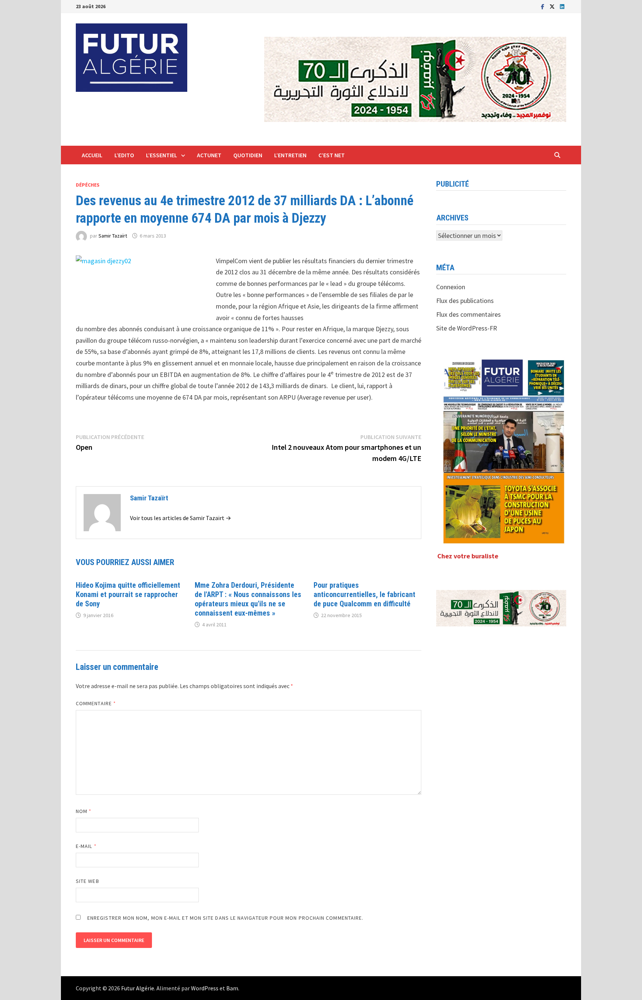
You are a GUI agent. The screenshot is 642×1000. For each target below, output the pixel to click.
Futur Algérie (137, 988)
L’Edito (124, 155)
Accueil (92, 155)
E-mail (86, 846)
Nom (83, 811)
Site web (87, 881)
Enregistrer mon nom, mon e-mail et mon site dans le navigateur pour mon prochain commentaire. (225, 917)
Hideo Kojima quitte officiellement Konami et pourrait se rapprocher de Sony (128, 594)
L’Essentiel (161, 155)
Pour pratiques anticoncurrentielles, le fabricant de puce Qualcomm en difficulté (364, 594)
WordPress (204, 988)
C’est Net (331, 155)
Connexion (450, 287)
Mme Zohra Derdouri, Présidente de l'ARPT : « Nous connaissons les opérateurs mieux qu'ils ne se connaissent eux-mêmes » (248, 599)
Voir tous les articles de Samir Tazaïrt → (180, 518)
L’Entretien (290, 155)
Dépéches (88, 184)
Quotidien (247, 155)
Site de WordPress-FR (466, 328)
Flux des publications (465, 300)
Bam (232, 988)
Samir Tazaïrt (112, 235)
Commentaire (96, 703)
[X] (553, 6)
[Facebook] (543, 6)
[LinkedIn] (562, 6)
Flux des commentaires (468, 314)
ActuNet (209, 155)
